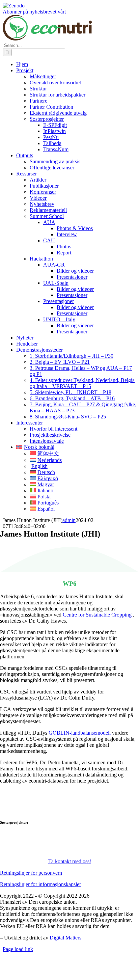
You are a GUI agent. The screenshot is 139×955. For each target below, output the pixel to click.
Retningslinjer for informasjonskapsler (40, 884)
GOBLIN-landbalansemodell (80, 733)
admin (69, 520)
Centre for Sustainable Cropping (98, 615)
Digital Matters (65, 937)
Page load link (18, 949)
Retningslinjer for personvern (31, 873)
